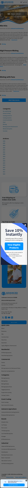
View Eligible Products (14, 246)
